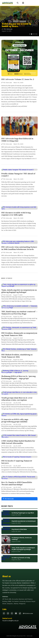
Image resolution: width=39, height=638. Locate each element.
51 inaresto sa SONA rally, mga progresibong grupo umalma (14, 420)
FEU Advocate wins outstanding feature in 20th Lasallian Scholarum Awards (19, 248)
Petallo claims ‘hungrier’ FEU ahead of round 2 (18, 174)
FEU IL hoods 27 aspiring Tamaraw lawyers (16, 461)
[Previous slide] (2, 21)
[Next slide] (36, 21)
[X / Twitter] (11, 613)
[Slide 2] (31, 34)
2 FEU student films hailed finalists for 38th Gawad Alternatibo (18, 442)
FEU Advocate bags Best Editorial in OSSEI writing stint (17, 139)
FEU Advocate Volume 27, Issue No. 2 (17, 79)
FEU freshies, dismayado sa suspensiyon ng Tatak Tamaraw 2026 (19, 334)
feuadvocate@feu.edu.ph (10, 620)
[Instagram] (7, 613)
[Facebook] (3, 613)
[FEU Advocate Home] (7, 3)
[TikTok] (19, 613)
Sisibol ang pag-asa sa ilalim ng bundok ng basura (16, 25)
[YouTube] (15, 613)
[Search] (17, 3)
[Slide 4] (35, 34)
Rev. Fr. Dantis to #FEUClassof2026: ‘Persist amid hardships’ (16, 483)
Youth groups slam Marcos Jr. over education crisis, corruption (16, 399)
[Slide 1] (29, 34)
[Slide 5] (36, 34)
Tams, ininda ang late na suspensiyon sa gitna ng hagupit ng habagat (19, 291)
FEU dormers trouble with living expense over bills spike (16, 213)
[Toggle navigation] (23, 3)
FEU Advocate (7, 82)
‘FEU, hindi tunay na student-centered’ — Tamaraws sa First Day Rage (19, 312)
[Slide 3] (33, 34)
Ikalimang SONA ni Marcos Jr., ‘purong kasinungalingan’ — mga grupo (18, 377)
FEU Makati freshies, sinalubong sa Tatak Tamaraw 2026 (16, 355)
